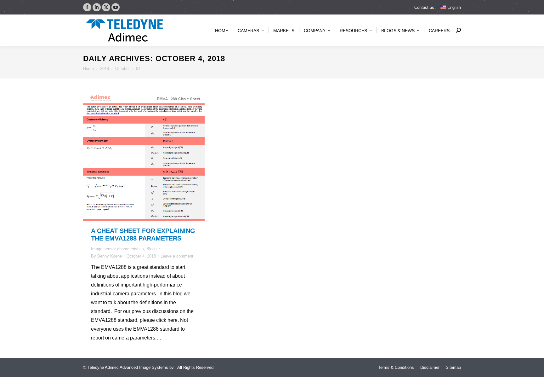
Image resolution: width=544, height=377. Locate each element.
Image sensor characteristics (117, 248)
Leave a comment (177, 256)
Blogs (151, 248)
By (106, 256)
